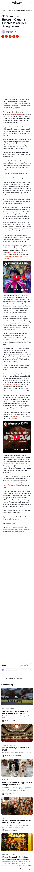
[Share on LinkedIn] (13, 36)
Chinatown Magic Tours (15, 114)
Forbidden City (14, 359)
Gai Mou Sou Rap (15, 416)
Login (7, 678)
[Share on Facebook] (2, 36)
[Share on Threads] (10, 36)
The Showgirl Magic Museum (17, 485)
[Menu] (2, 3)
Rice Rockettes (9, 457)
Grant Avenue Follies (16, 301)
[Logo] (17, 3)
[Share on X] (6, 36)
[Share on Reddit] (17, 36)
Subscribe (12, 678)
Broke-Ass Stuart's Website (15, 532)
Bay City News (10, 523)
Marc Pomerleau (13, 252)
